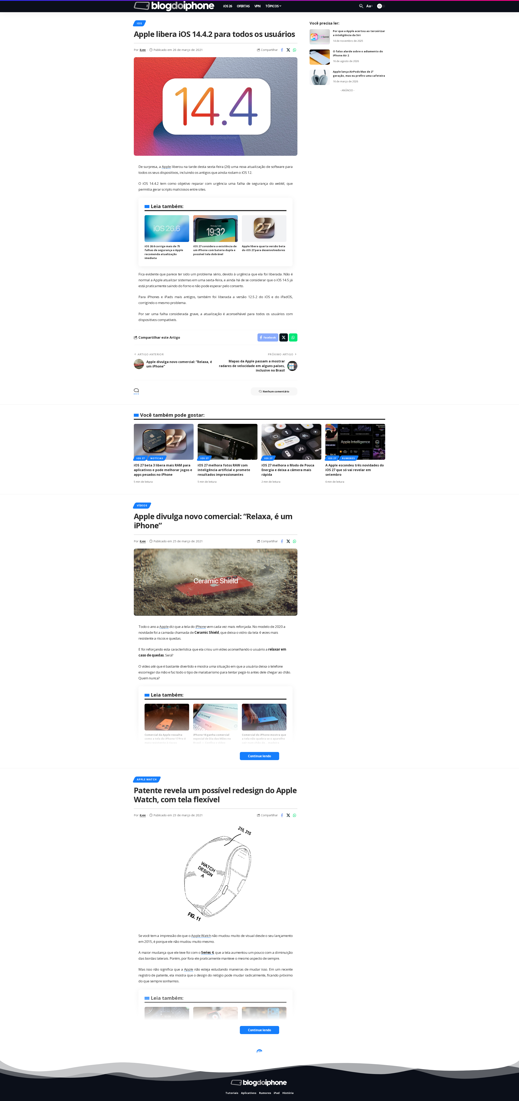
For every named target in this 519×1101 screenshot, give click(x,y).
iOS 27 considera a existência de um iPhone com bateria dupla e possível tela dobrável (215, 250)
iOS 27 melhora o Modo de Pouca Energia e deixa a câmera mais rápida (288, 470)
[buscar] (361, 6)
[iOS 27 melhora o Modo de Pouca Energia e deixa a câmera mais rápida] (291, 442)
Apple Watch (147, 779)
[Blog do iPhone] (175, 6)
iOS (139, 23)
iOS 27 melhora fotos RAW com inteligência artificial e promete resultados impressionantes (224, 470)
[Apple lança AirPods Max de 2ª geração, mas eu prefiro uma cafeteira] (320, 77)
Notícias (156, 458)
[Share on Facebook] (282, 50)
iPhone (200, 626)
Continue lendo (259, 756)
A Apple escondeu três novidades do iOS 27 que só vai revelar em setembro (354, 470)
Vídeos (142, 505)
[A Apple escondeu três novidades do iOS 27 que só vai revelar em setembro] (355, 442)
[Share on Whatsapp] (294, 50)
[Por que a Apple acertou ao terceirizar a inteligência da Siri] (320, 36)
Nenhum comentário (276, 391)
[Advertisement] (347, 154)
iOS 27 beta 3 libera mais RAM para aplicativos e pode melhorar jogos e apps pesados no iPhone (163, 470)
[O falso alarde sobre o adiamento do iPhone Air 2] (320, 57)
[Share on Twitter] (288, 50)
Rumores (348, 458)
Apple (166, 166)
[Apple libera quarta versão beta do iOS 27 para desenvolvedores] (264, 228)
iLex (143, 50)
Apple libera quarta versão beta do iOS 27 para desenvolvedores (263, 248)
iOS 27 (140, 458)
